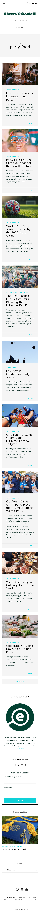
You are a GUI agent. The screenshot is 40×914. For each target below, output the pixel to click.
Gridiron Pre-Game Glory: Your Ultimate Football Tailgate (19, 439)
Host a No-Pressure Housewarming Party (19, 96)
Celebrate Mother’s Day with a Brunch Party (19, 649)
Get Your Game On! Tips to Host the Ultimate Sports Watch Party (19, 506)
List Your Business (19, 900)
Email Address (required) (12, 777)
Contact (33, 900)
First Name (8, 788)
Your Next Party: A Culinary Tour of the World (20, 585)
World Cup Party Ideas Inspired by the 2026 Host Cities (18, 231)
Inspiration (10, 89)
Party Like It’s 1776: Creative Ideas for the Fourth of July (19, 163)
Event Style (10, 292)
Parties (16, 89)
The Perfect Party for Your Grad (14, 849)
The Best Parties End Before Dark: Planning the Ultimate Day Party (19, 300)
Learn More (20, 749)
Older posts (20, 681)
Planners (19, 846)
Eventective (10, 897)
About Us (21, 897)
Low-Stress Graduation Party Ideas (18, 374)
